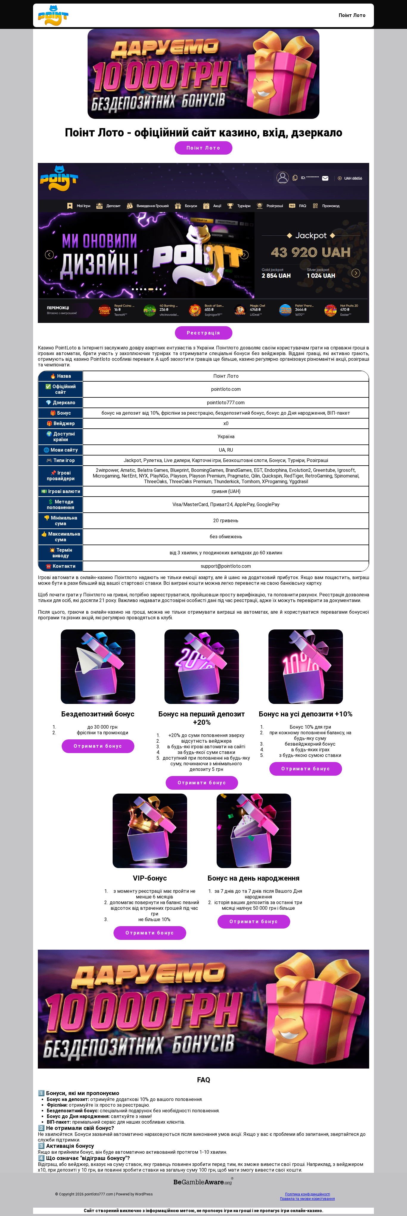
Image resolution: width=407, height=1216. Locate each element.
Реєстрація (203, 333)
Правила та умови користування (307, 1199)
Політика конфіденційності (307, 1194)
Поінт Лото (352, 15)
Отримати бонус (98, 746)
